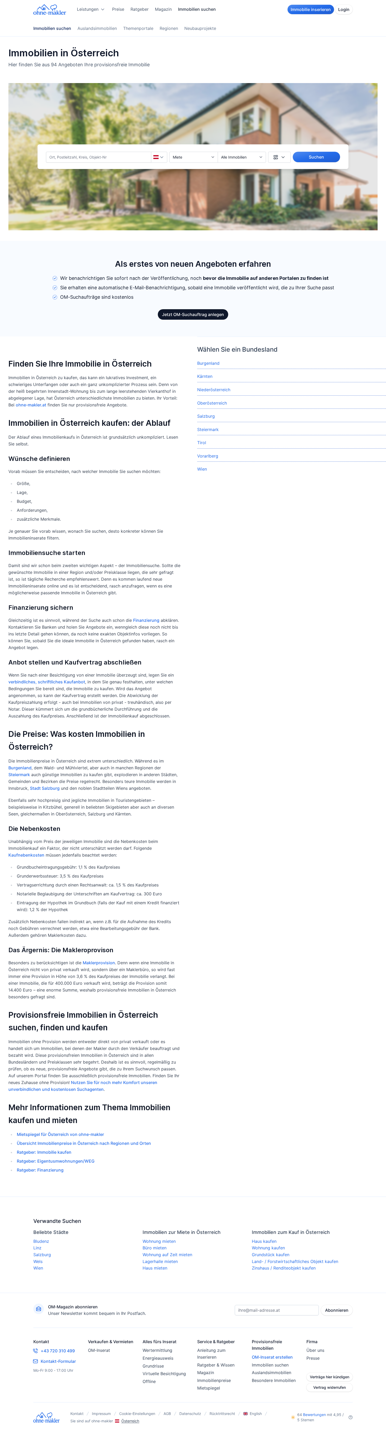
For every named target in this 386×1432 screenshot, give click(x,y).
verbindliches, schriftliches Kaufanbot (46, 681)
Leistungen (87, 9)
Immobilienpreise (214, 1380)
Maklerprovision (99, 962)
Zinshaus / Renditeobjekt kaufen (284, 1268)
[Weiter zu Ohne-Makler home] (46, 1417)
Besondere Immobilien (274, 1380)
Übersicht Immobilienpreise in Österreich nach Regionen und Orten (84, 1143)
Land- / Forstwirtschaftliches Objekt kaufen (295, 1261)
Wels (38, 1261)
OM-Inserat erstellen (272, 1357)
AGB (167, 1413)
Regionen (169, 28)
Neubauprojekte (200, 28)
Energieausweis (158, 1358)
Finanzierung (146, 620)
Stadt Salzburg (45, 788)
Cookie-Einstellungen (137, 1413)
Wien (202, 469)
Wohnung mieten (159, 1241)
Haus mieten (155, 1268)
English (256, 1413)
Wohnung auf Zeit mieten (167, 1254)
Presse (313, 1358)
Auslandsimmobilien (97, 28)
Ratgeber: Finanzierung (40, 1170)
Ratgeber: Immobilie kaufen (44, 1152)
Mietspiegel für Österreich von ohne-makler (60, 1134)
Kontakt (77, 1413)
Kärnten (204, 376)
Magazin (163, 9)
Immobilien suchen (197, 9)
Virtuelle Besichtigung (164, 1373)
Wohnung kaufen (268, 1247)
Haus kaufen (264, 1241)
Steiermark (19, 774)
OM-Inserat (99, 1350)
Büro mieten (154, 1247)
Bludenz (41, 1241)
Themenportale (138, 28)
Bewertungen (314, 1414)
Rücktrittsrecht (222, 1413)
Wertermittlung (157, 1350)
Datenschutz (190, 1413)
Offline (149, 1381)
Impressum (101, 1413)
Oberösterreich (212, 403)
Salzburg (206, 416)
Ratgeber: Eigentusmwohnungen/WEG (56, 1161)
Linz (37, 1247)
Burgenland (20, 767)
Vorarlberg (207, 456)
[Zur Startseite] (49, 9)
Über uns (315, 1350)
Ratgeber (140, 9)
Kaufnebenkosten (26, 855)
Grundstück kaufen (270, 1254)
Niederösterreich (213, 389)
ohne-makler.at (31, 404)
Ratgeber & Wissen (215, 1365)
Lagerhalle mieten (160, 1261)
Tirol (201, 442)
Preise (118, 9)
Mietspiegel (208, 1388)
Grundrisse (153, 1366)
